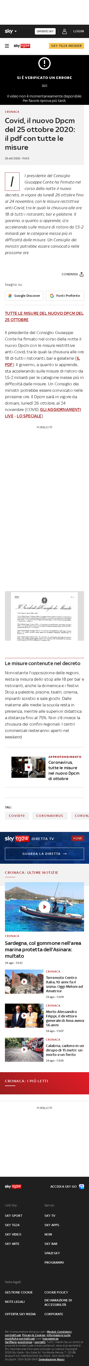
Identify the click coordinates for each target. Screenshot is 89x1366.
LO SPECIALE (29, 415)
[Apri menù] (7, 45)
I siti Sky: (11, 1205)
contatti (40, 1342)
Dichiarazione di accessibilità (58, 1302)
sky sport (13, 1215)
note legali (14, 1302)
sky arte (12, 1244)
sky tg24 (12, 1225)
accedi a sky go (63, 1186)
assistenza (25, 1342)
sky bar (50, 1244)
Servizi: (49, 1205)
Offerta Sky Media (20, 1314)
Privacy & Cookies (33, 1335)
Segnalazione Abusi (52, 1359)
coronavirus (50, 816)
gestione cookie (19, 1292)
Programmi (54, 1262)
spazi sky (52, 1253)
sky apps (52, 1225)
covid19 (17, 816)
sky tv (49, 1215)
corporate (53, 1314)
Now (48, 1234)
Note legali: (13, 1282)
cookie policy (56, 1292)
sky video (13, 1234)
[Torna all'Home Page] (22, 45)
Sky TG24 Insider (66, 46)
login (78, 31)
